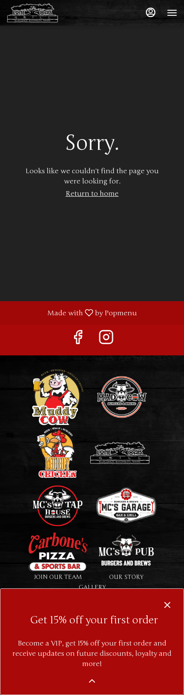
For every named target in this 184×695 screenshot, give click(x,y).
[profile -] (150, 12)
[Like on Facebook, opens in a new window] (78, 340)
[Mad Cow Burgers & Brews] (122, 396)
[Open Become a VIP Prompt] (92, 681)
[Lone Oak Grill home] (45, 12)
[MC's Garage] (126, 505)
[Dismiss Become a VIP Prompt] (167, 605)
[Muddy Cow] (57, 396)
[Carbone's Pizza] (58, 551)
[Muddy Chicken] (57, 452)
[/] (126, 551)
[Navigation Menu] (172, 13)
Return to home (92, 193)
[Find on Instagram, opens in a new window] (106, 340)
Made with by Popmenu (71, 312)
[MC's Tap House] (58, 505)
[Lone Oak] (120, 452)
